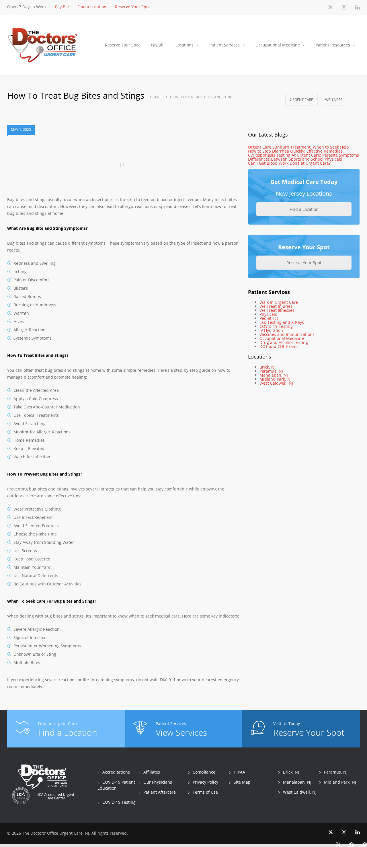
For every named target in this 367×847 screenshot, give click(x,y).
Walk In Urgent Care (278, 302)
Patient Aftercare (159, 792)
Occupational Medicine (277, 45)
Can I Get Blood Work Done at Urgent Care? (289, 163)
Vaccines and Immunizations (287, 334)
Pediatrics (268, 318)
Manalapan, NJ (273, 375)
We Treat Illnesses (276, 310)
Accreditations (116, 772)
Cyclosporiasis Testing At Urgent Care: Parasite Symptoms (303, 155)
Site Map (242, 782)
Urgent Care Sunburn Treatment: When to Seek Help (298, 147)
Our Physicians (157, 782)
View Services (181, 732)
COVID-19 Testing (276, 326)
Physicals (268, 314)
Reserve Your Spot (132, 6)
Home (155, 97)
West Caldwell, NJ (276, 383)
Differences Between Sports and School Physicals (295, 159)
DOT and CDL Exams (278, 346)
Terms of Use (205, 792)
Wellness (333, 99)
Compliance (204, 772)
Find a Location (91, 6)
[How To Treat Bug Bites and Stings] (123, 164)
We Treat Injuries (275, 306)
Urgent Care (301, 99)
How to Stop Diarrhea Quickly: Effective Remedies (295, 151)
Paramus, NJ (271, 371)
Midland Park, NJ (275, 379)
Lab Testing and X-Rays (281, 322)
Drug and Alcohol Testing (283, 342)
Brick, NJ (267, 367)
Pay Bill (62, 6)
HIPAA (239, 772)
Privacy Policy (205, 782)
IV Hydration (271, 330)
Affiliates (151, 772)
